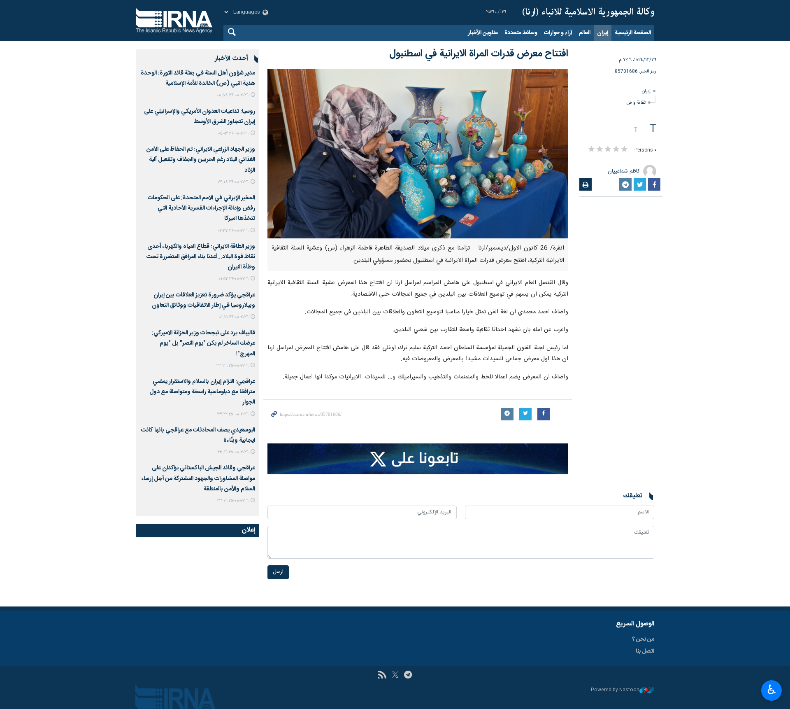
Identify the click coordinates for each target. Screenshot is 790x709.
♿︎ (772, 689)
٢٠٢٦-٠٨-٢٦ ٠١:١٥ (234, 317)
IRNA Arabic (588, 12)
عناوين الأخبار (483, 33)
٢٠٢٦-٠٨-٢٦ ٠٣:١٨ (233, 182)
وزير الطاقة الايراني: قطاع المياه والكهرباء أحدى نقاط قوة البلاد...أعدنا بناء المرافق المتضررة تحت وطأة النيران (200, 257)
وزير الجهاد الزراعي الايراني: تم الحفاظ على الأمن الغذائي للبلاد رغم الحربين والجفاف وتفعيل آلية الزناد (200, 160)
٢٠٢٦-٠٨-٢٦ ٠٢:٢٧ (233, 231)
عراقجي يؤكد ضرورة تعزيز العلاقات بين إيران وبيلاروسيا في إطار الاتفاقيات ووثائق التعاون (203, 300)
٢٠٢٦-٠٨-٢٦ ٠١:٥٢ (233, 279)
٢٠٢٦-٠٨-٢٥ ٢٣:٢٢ (233, 414)
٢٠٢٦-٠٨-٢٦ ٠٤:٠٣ (233, 134)
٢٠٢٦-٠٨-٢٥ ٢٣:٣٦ (232, 366)
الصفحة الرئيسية (633, 33)
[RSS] (382, 675)
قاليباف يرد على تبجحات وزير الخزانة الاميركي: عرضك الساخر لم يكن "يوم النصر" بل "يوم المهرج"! (203, 343)
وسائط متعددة (520, 33)
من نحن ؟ (643, 639)
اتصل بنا (645, 651)
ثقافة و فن (636, 103)
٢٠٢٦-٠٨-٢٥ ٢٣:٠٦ (233, 501)
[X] (395, 675)
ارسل (278, 572)
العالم (584, 33)
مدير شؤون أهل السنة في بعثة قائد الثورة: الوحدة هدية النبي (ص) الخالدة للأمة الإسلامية (198, 78)
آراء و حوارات (558, 33)
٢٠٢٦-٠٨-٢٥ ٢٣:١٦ (233, 452)
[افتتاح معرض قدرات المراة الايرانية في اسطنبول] (417, 153)
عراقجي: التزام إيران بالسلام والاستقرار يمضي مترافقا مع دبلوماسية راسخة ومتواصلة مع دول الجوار (202, 392)
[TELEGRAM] (408, 675)
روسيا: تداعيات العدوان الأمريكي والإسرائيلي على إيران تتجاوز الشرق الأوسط (199, 117)
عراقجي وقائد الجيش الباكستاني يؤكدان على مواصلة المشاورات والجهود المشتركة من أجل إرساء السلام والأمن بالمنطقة (198, 478)
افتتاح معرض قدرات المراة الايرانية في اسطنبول (478, 54)
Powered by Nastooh (615, 690)
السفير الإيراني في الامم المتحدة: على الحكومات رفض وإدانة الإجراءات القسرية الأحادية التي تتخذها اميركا (201, 208)
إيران (602, 33)
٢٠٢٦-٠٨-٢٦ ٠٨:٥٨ (232, 95)
